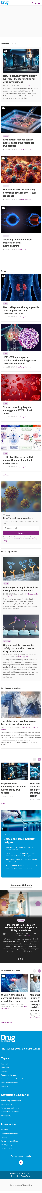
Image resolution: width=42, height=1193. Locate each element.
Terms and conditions (9, 1141)
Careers (4, 1137)
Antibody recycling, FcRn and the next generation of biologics (20, 588)
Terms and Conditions (20, 539)
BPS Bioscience (30, 594)
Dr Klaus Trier (21, 249)
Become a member (11, 873)
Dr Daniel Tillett (26, 199)
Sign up (20, 533)
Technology (5, 1064)
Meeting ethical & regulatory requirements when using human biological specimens (21, 927)
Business (4, 1086)
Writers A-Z (25, 1173)
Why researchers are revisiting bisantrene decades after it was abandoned (20, 193)
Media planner (6, 1104)
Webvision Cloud (26, 1185)
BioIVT (28, 935)
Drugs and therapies (9, 1075)
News (5, 304)
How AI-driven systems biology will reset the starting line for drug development (20, 79)
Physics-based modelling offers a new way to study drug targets (13, 788)
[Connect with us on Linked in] (21, 1162)
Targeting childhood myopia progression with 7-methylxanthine (17, 243)
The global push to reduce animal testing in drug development (18, 722)
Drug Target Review (23, 149)
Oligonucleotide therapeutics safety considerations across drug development (18, 648)
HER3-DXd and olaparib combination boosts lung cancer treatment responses (19, 360)
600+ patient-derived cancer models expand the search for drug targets (18, 143)
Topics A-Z (14, 1173)
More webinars (6, 1022)
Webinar (7, 641)
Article (5, 136)
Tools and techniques (9, 1082)
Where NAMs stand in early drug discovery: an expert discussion (13, 998)
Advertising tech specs (10, 1108)
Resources (5, 1068)
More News (5, 475)
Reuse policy (6, 1115)
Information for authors (10, 1112)
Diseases (4, 1071)
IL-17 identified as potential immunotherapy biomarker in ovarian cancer (18, 460)
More (3, 804)
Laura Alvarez (26, 727)
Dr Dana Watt (27, 85)
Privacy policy (6, 1145)
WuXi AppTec (23, 657)
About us (4, 1130)
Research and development (12, 1079)
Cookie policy (6, 1148)
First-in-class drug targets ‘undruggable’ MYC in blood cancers (17, 410)
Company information (9, 1133)
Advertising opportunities (11, 1100)
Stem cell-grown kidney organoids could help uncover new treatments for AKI (21, 310)
